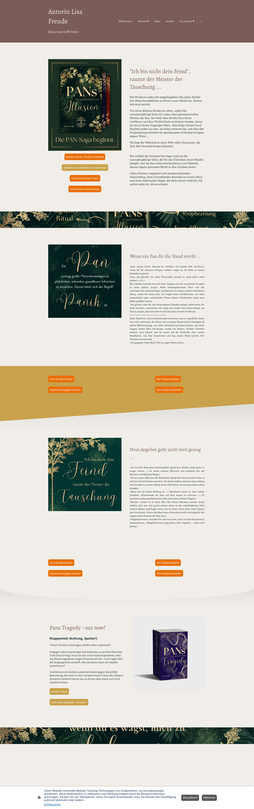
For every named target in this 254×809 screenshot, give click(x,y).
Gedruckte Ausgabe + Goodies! (69, 702)
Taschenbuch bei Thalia (85, 178)
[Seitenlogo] (73, 38)
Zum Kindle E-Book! (61, 379)
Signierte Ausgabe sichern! (65, 389)
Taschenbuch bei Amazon (85, 189)
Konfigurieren (52, 804)
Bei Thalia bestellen (168, 379)
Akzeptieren (190, 797)
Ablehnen (209, 797)
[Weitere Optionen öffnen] (201, 21)
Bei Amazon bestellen (169, 389)
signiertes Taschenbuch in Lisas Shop (85, 167)
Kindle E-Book (59, 691)
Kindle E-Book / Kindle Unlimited (85, 157)
